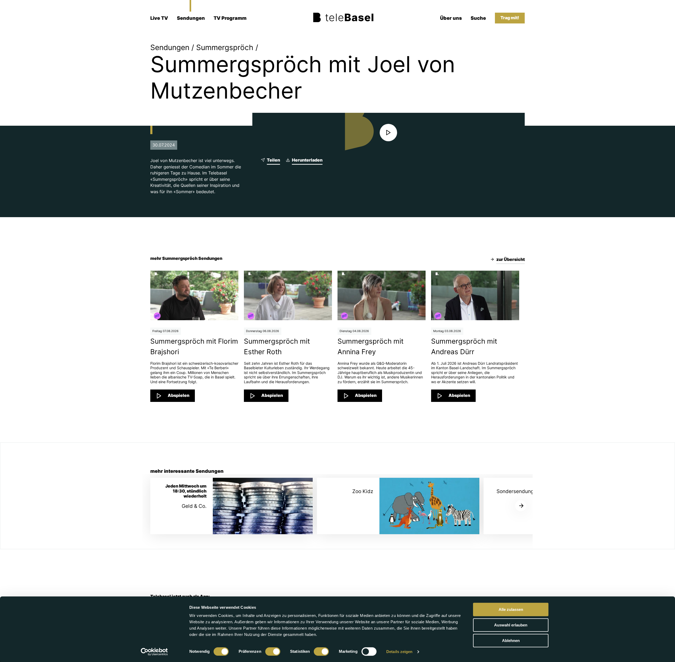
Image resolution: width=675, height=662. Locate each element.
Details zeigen (399, 651)
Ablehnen (511, 640)
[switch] (272, 651)
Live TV (159, 18)
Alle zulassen (511, 609)
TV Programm (230, 18)
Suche (478, 18)
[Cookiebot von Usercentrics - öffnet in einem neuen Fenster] (154, 652)
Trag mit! (509, 17)
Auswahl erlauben (510, 625)
